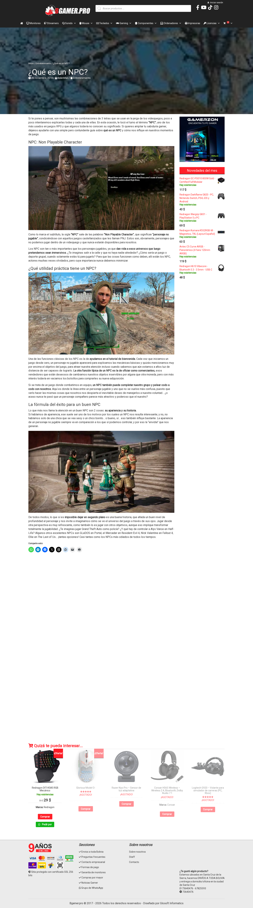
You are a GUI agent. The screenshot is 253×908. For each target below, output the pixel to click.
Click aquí (126, 525)
